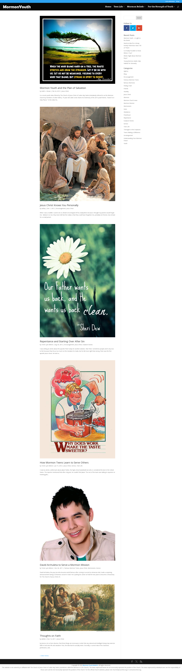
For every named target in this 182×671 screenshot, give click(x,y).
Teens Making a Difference (132, 132)
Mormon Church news (130, 100)
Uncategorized (128, 135)
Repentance (127, 118)
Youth (125, 143)
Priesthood (127, 115)
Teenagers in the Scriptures (132, 129)
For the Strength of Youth (160, 7)
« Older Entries (44, 656)
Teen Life (118, 7)
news (125, 109)
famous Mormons (129, 83)
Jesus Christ (65, 91)
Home (108, 7)
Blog (177, 1)
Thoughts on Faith (50, 635)
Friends (126, 88)
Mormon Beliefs (135, 7)
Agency (126, 71)
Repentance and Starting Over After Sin (62, 341)
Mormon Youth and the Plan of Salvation (63, 88)
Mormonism (91, 568)
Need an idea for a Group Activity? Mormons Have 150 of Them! (132, 45)
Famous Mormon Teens (71, 568)
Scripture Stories (88, 345)
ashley (44, 208)
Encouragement (61, 208)
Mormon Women (129, 103)
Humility (126, 91)
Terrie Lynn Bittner (47, 345)
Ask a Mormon (170, 1)
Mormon (126, 97)
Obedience (127, 112)
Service (74, 466)
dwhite (44, 639)
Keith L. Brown (46, 91)
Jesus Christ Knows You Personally (59, 205)
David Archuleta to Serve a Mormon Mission (64, 565)
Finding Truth (128, 86)
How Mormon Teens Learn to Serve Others (64, 462)
